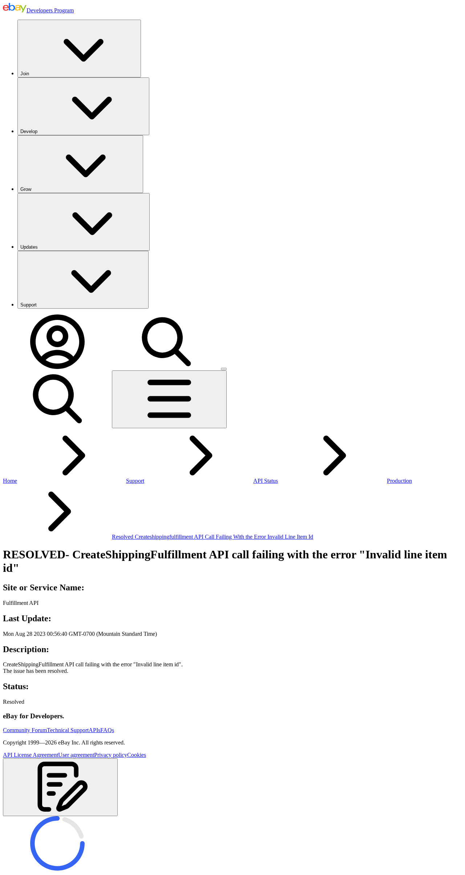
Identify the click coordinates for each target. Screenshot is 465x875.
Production (399, 481)
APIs (94, 730)
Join (24, 73)
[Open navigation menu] (169, 399)
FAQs (107, 730)
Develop (28, 131)
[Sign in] (57, 367)
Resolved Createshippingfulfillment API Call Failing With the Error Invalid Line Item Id (212, 537)
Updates (29, 247)
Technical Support (68, 730)
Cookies (136, 755)
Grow (25, 189)
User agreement (76, 755)
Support (28, 305)
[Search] (166, 367)
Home (10, 481)
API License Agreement (30, 755)
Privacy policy (110, 755)
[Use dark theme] (224, 369)
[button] (60, 787)
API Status (265, 481)
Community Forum (25, 730)
